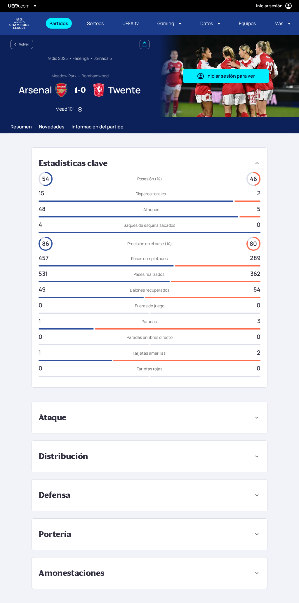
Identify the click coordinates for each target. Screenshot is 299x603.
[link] (59, 23)
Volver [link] (24, 44)
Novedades (52, 127)
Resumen (21, 127)
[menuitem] (61, 23)
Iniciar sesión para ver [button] (230, 76)
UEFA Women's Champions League (19, 23)
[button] (169, 23)
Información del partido (98, 127)
